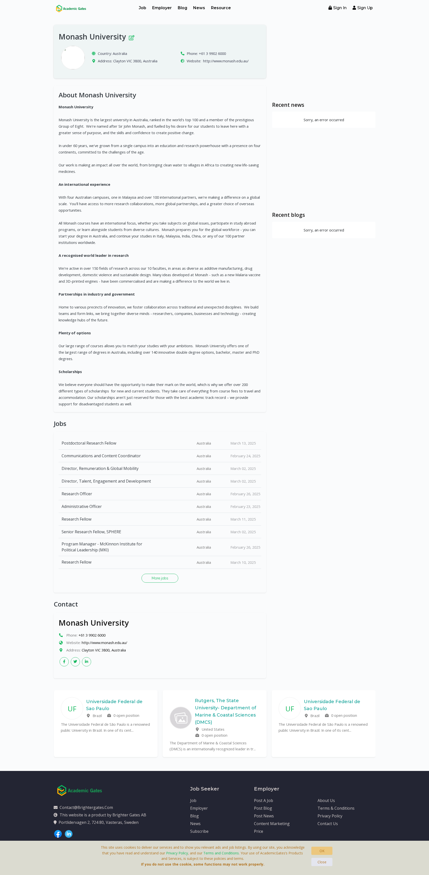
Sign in (340, 7)
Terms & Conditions (336, 808)
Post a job (263, 800)
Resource (221, 7)
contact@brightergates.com (86, 807)
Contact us (328, 823)
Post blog (263, 808)
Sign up (365, 7)
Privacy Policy (330, 816)
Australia (120, 53)
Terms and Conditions (221, 853)
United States (212, 729)
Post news (264, 816)
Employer (162, 7)
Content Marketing (272, 823)
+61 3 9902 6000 (212, 53)
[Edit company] (131, 37)
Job (142, 7)
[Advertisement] (323, 59)
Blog (182, 7)
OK (322, 850)
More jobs (160, 578)
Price (258, 831)
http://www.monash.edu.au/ (226, 60)
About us (326, 800)
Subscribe (199, 831)
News (199, 7)
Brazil (97, 715)
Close (322, 862)
